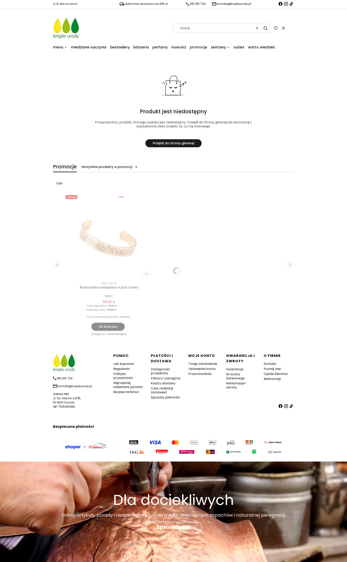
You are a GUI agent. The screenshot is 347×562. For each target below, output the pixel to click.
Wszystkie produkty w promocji (107, 167)
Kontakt (270, 363)
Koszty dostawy (163, 383)
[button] (265, 28)
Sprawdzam (173, 527)
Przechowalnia (199, 374)
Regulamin (121, 368)
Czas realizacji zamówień (162, 390)
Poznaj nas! (272, 368)
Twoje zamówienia (202, 363)
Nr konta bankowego (235, 376)
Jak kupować (123, 363)
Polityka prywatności (123, 376)
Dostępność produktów (160, 371)
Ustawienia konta (201, 368)
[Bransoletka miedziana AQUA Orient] (109, 236)
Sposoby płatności (165, 397)
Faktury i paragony (166, 378)
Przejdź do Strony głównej (173, 143)
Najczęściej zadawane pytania (127, 385)
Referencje (272, 379)
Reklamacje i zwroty (236, 385)
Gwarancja (234, 369)
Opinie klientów (276, 374)
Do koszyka (108, 326)
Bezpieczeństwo (126, 392)
